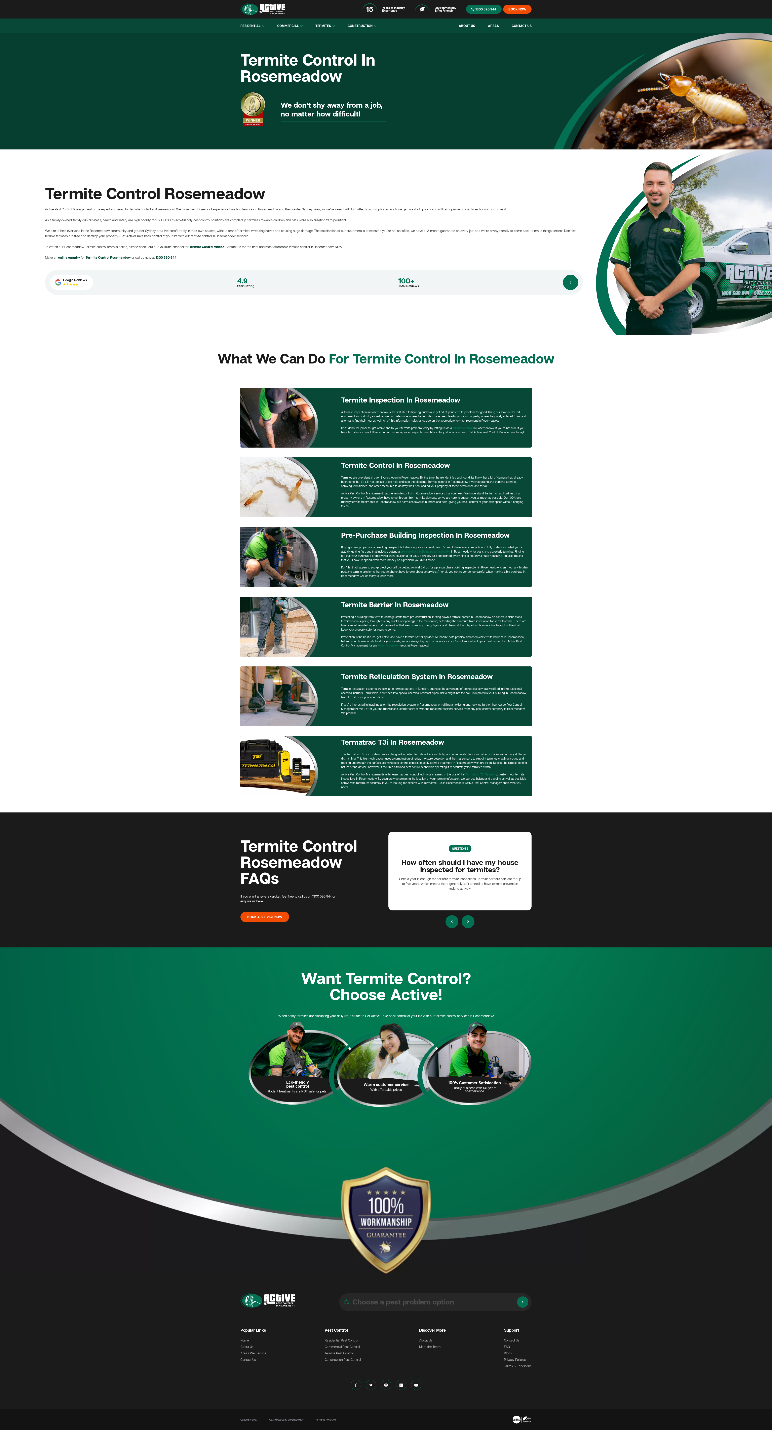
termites (323, 26)
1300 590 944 (485, 9)
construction (360, 26)
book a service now (264, 917)
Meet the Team (429, 1347)
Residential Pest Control (341, 1340)
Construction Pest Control (343, 1360)
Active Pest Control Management (286, 1419)
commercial (288, 26)
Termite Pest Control (339, 1353)
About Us (467, 26)
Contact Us (522, 26)
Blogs (508, 1353)
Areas (493, 26)
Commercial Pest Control (342, 1347)
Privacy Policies (515, 1360)
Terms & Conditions (518, 1366)
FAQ (507, 1347)
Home (244, 1340)
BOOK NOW (517, 9)
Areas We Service (253, 1353)
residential (250, 26)
